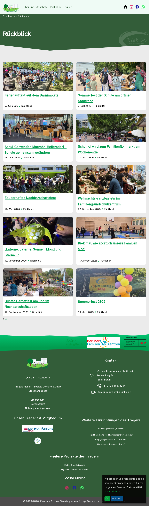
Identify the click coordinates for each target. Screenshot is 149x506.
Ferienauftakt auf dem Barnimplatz (31, 95)
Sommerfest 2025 (91, 302)
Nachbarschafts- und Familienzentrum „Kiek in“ (111, 435)
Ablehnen (117, 498)
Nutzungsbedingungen (37, 408)
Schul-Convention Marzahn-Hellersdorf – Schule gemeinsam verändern (35, 150)
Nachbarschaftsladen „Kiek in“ (111, 444)
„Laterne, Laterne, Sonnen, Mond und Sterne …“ (33, 252)
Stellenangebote (38, 390)
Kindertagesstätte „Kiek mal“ (111, 429)
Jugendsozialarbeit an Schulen (74, 469)
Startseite (9, 16)
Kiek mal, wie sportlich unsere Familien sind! (107, 246)
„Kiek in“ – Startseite (38, 377)
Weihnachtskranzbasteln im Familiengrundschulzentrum (99, 201)
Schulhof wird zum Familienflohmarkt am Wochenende (109, 149)
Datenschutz (38, 404)
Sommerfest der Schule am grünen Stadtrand (104, 98)
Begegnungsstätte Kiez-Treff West (111, 439)
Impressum (37, 399)
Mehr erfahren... (113, 491)
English (67, 7)
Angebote (42, 7)
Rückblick (55, 7)
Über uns (29, 7)
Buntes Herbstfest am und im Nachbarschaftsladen (27, 304)
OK (107, 498)
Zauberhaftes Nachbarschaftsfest (30, 198)
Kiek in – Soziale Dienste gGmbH (42, 386)
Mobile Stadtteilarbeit (74, 465)
